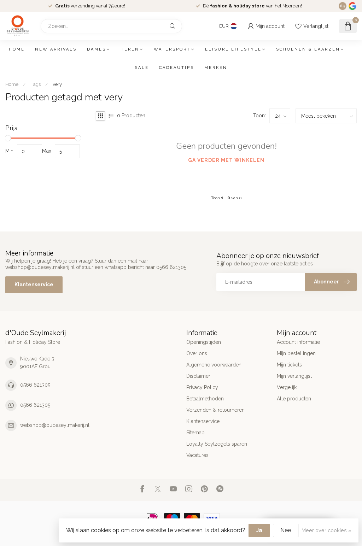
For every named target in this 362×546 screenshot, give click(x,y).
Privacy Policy (202, 387)
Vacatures (197, 455)
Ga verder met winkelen (226, 160)
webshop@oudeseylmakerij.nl (54, 425)
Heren (130, 49)
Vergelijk (287, 387)
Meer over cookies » (326, 530)
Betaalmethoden (205, 398)
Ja (259, 530)
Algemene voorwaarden (213, 365)
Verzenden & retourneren (215, 410)
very (57, 84)
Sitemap (195, 432)
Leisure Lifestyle (233, 49)
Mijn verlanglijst (294, 376)
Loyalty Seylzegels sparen (216, 444)
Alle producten (294, 398)
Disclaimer (198, 376)
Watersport (172, 49)
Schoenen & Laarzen (308, 49)
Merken (215, 67)
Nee (285, 530)
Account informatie (298, 342)
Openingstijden (203, 342)
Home (17, 49)
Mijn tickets (289, 365)
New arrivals (56, 49)
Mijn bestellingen (296, 353)
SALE (142, 67)
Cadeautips (176, 67)
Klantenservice (33, 284)
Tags (35, 84)
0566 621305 (35, 385)
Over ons (196, 353)
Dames (96, 49)
